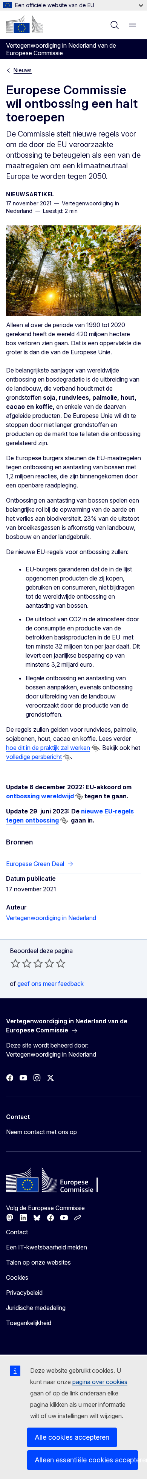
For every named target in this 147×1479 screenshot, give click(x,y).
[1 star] (15, 963)
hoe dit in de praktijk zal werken (48, 747)
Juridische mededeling (36, 1307)
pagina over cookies (99, 1382)
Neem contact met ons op (41, 1132)
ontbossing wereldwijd (40, 796)
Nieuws (23, 70)
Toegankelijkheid (28, 1323)
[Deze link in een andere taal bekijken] (95, 748)
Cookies (17, 1277)
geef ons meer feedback (50, 983)
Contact (17, 1232)
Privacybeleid (24, 1292)
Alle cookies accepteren (72, 1437)
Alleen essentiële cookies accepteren (86, 1460)
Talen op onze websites (38, 1262)
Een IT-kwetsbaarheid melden (46, 1247)
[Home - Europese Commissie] (24, 24)
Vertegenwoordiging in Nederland (51, 918)
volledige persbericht (34, 756)
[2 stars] (21, 963)
